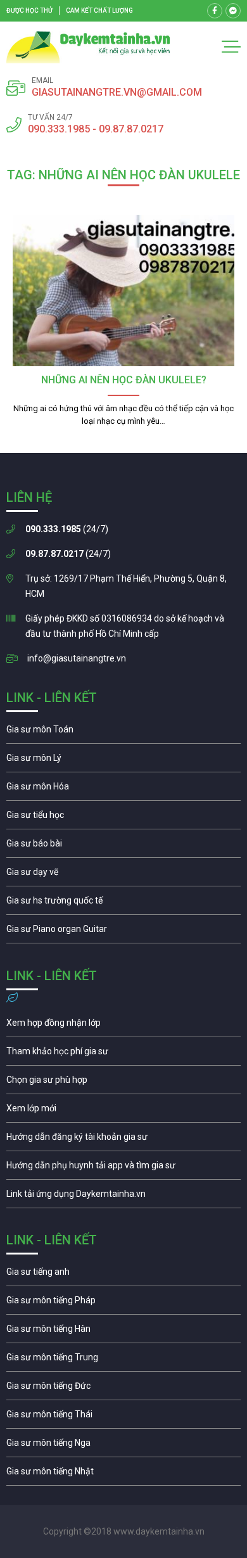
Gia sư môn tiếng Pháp (123, 1303)
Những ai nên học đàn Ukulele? (123, 380)
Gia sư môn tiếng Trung (123, 1360)
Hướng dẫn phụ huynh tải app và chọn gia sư (123, 1168)
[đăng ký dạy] (88, 47)
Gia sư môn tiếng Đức (123, 1389)
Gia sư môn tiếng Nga (123, 1197)
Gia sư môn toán (123, 732)
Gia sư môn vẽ (123, 875)
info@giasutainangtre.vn (76, 658)
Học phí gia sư (123, 1054)
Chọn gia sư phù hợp (123, 1083)
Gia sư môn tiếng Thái (123, 1417)
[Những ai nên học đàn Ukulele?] (123, 290)
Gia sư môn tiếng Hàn (123, 1332)
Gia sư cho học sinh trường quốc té (123, 903)
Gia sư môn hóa (123, 789)
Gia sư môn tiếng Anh (123, 1275)
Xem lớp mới (123, 1111)
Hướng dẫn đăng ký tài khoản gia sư (123, 1140)
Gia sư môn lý (123, 761)
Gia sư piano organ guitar (123, 932)
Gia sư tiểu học (123, 818)
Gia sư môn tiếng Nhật (123, 1474)
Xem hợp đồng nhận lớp (123, 1026)
